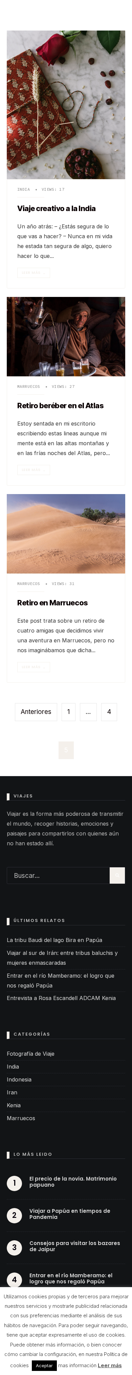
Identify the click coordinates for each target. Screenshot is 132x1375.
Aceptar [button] (44, 1365)
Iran (12, 1092)
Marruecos (28, 386)
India (23, 189)
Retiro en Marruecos (52, 603)
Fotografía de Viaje (30, 1053)
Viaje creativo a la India (56, 208)
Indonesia (19, 1079)
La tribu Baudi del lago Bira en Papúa (54, 940)
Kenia (14, 1105)
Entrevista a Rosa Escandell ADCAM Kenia (61, 998)
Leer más (34, 273)
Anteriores (36, 712)
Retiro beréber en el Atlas (60, 405)
